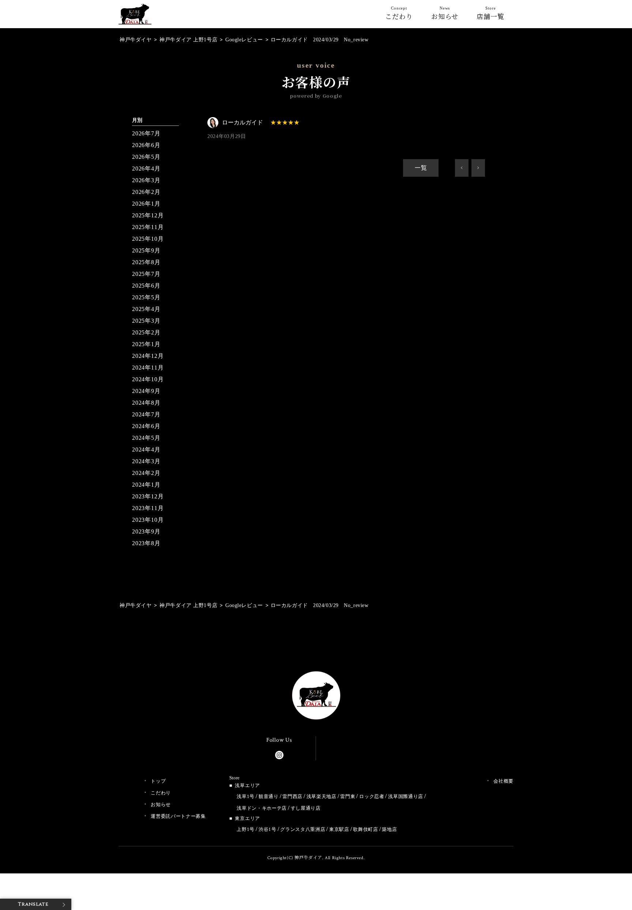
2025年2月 (146, 332)
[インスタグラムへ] (279, 753)
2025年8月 (146, 262)
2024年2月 (146, 473)
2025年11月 (147, 227)
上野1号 (246, 829)
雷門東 (347, 796)
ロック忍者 (371, 796)
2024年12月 (147, 356)
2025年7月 (146, 274)
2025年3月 (146, 321)
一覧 (421, 168)
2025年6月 (146, 285)
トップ (158, 781)
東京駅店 (339, 829)
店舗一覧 (490, 14)
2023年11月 (147, 508)
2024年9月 (146, 391)
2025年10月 (147, 239)
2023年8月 (146, 543)
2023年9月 (146, 531)
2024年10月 (147, 379)
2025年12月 (147, 215)
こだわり (399, 14)
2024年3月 (146, 461)
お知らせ (445, 14)
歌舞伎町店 (365, 829)
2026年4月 (146, 168)
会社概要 (503, 781)
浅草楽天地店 (321, 796)
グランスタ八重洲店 (302, 829)
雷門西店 (292, 796)
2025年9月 (146, 250)
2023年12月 (147, 496)
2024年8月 (146, 403)
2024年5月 (146, 438)
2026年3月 (146, 180)
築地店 (389, 829)
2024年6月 (146, 426)
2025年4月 (146, 309)
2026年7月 (146, 133)
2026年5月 (146, 157)
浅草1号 (246, 796)
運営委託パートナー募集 (178, 816)
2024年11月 (147, 367)
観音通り (269, 796)
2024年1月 (146, 485)
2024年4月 (146, 449)
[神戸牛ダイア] (134, 18)
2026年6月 (146, 145)
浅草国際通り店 (405, 796)
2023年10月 (147, 520)
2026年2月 (146, 192)
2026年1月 (146, 204)
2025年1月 (146, 344)
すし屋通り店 (306, 808)
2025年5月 (146, 297)
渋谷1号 (267, 829)
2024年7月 (146, 414)
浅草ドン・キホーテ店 (262, 808)
